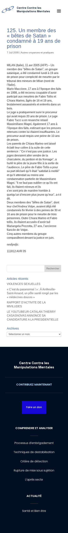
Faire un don (34, 407)
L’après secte (34, 480)
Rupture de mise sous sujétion (34, 470)
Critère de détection (34, 461)
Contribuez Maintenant (34, 385)
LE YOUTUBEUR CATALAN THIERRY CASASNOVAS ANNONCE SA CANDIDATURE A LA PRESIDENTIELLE (32, 315)
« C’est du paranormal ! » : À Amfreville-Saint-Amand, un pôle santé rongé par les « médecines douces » (32, 293)
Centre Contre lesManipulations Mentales (34, 365)
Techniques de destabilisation (34, 452)
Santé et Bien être (34, 511)
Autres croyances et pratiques (37, 52)
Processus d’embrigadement (34, 443)
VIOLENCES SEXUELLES (23, 283)
